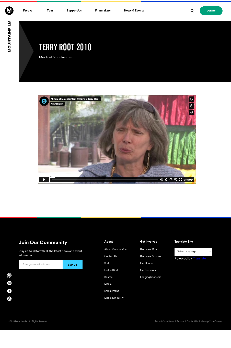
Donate (211, 11)
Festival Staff (111, 270)
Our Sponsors (148, 270)
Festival (28, 10)
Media (108, 284)
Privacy (180, 322)
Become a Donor (149, 249)
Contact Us (110, 256)
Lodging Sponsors (150, 277)
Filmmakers (103, 10)
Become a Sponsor (151, 256)
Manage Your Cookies (212, 322)
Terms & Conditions (164, 322)
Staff (107, 263)
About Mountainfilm (115, 249)
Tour (50, 10)
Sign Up (72, 265)
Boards (108, 277)
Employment (111, 291)
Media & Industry (113, 298)
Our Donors (146, 263)
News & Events (134, 10)
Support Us (74, 10)
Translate (199, 258)
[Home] (9, 29)
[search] (192, 11)
